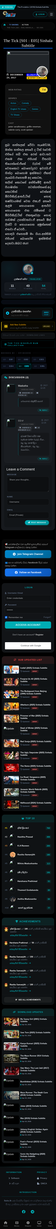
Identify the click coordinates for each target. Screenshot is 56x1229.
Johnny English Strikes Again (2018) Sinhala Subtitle (34, 1130)
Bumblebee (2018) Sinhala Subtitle (36, 1082)
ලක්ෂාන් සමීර (34, 75)
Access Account (28, 625)
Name (10, 497)
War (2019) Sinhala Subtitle (32, 1118)
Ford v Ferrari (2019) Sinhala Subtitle (33, 1143)
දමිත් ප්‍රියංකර (15, 929)
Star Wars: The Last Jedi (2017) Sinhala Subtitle (34, 1069)
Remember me (16, 617)
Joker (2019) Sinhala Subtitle (33, 1106)
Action (13, 103)
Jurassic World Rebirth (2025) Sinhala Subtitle (33, 790)
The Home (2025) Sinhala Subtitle (35, 766)
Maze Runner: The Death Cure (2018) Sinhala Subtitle (34, 1093)
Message (12, 475)
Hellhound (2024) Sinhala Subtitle (35, 803)
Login (41, 14)
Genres (35, 109)
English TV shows (18, 109)
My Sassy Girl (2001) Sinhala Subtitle (33, 1020)
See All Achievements (29, 1000)
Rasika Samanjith (18, 957)
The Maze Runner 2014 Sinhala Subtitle (34, 1057)
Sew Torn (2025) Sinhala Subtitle (35, 1032)
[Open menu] (51, 14)
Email (10, 510)
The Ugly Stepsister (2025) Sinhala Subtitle (36, 753)
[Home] (4, 25)
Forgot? (47, 617)
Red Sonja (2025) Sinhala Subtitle (35, 741)
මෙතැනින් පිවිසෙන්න (19, 935)
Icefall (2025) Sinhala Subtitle (33, 668)
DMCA (44, 1183)
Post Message (38, 522)
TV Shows (15, 115)
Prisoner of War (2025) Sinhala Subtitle (34, 717)
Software (15, 1178)
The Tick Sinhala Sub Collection (23, 344)
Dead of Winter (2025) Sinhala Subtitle (33, 729)
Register (39, 634)
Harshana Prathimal (19, 943)
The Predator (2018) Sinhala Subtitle (29, 7)
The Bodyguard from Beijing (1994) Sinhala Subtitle (33, 692)
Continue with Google (30, 645)
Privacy (43, 1178)
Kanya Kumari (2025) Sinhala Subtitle (33, 1044)
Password (11, 605)
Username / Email (15, 593)
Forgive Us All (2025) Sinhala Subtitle (33, 680)
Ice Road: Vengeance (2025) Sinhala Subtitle (33, 778)
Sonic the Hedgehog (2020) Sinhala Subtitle (32, 1155)
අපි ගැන (15, 1183)
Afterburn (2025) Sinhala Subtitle (35, 705)
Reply (44, 410)
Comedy (25, 103)
